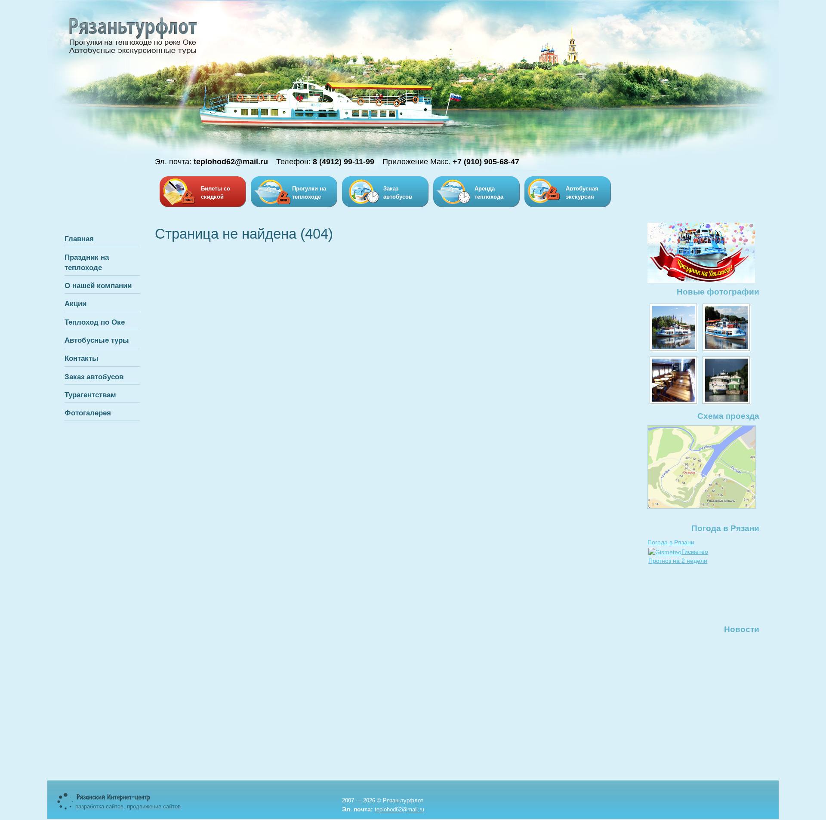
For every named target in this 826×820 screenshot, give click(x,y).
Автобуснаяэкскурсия (582, 192)
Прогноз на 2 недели (677, 560)
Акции (75, 303)
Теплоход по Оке (95, 322)
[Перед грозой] (727, 380)
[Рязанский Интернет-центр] (113, 800)
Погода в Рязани (670, 542)
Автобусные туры (97, 340)
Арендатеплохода (489, 192)
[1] (674, 328)
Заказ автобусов (94, 376)
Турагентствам (90, 394)
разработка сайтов (99, 806)
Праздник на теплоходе (87, 262)
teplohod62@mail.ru (399, 809)
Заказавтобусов (397, 192)
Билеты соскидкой (215, 192)
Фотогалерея (88, 412)
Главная (79, 238)
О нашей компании (98, 285)
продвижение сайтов (154, 806)
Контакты (82, 358)
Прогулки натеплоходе (309, 192)
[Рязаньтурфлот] (133, 53)
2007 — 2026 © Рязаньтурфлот (382, 800)
